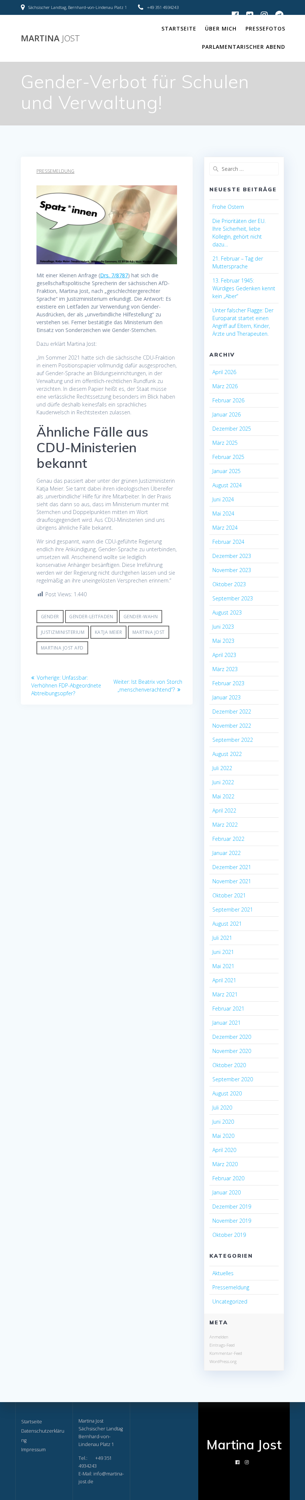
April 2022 (224, 810)
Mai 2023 (223, 640)
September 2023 (232, 598)
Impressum (33, 1449)
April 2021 (224, 980)
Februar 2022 (228, 838)
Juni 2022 (223, 782)
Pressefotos (265, 28)
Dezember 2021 (231, 867)
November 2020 (231, 1050)
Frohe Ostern (228, 206)
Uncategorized (229, 1301)
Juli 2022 (222, 768)
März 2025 (225, 442)
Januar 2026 (226, 414)
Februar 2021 (228, 1008)
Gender (50, 616)
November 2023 (231, 570)
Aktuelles (223, 1273)
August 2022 (227, 753)
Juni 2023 (223, 626)
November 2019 (231, 1220)
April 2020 (224, 1149)
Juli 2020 (222, 1107)
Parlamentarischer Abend (243, 46)
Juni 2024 (223, 499)
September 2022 (232, 739)
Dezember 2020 (231, 1036)
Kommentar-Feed (225, 1353)
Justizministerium (63, 632)
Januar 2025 (226, 471)
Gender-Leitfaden (91, 616)
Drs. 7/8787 (114, 275)
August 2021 (227, 923)
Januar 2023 (226, 697)
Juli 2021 (222, 937)
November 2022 (231, 725)
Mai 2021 (223, 966)
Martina (50, 38)
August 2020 (227, 1093)
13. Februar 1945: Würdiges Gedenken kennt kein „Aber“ (243, 288)
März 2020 (225, 1164)
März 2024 (225, 527)
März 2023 (225, 669)
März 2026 (225, 386)
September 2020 (232, 1079)
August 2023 (227, 612)
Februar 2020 (228, 1178)
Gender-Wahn (140, 616)
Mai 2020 (223, 1135)
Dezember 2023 (231, 555)
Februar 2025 (228, 456)
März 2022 (225, 824)
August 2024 (227, 485)
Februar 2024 (228, 541)
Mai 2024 (223, 513)
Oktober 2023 (229, 584)
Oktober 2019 (229, 1234)
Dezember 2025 (231, 428)
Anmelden (218, 1337)
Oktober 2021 (229, 895)
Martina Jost (148, 632)
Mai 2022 (223, 796)
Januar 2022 (226, 852)
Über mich (221, 28)
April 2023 (224, 654)
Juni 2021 (223, 951)
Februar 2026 (228, 400)
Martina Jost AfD (62, 648)
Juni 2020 (223, 1121)
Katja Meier (108, 632)
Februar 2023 (228, 683)
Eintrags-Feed (222, 1345)
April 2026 (224, 372)
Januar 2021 (226, 1022)
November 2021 (231, 881)
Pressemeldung (55, 171)
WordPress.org (223, 1361)
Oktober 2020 (229, 1065)
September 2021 (232, 909)
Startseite (178, 28)
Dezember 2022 (231, 711)
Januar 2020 (226, 1192)
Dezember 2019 (231, 1206)
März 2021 (225, 994)
